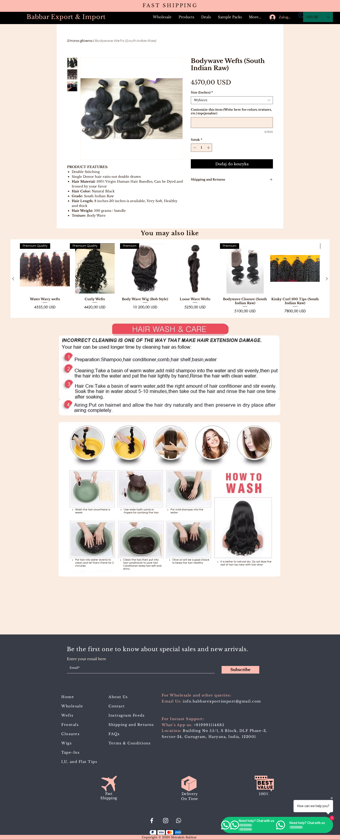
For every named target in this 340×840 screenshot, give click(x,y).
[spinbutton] (201, 148)
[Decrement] (194, 148)
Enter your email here (86, 659)
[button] (186, 17)
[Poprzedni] (13, 278)
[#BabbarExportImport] (151, 820)
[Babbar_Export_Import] (165, 820)
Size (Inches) (202, 92)
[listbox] (318, 17)
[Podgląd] (195, 268)
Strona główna (79, 41)
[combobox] (232, 100)
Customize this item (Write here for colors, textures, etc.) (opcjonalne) (231, 111)
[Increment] (209, 148)
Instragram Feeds (126, 715)
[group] (170, 278)
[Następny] (327, 278)
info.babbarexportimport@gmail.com (222, 701)
